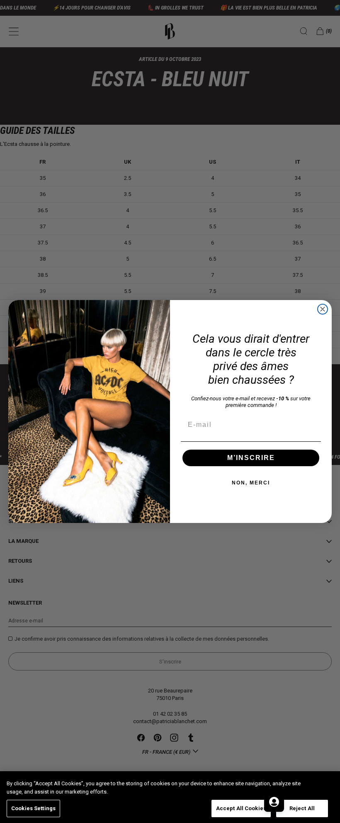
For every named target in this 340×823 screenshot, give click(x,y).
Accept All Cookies (241, 808)
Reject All (302, 808)
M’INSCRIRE (251, 457)
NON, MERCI (251, 483)
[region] (170, 797)
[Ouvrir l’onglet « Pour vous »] (274, 802)
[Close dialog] (323, 309)
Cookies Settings (33, 808)
